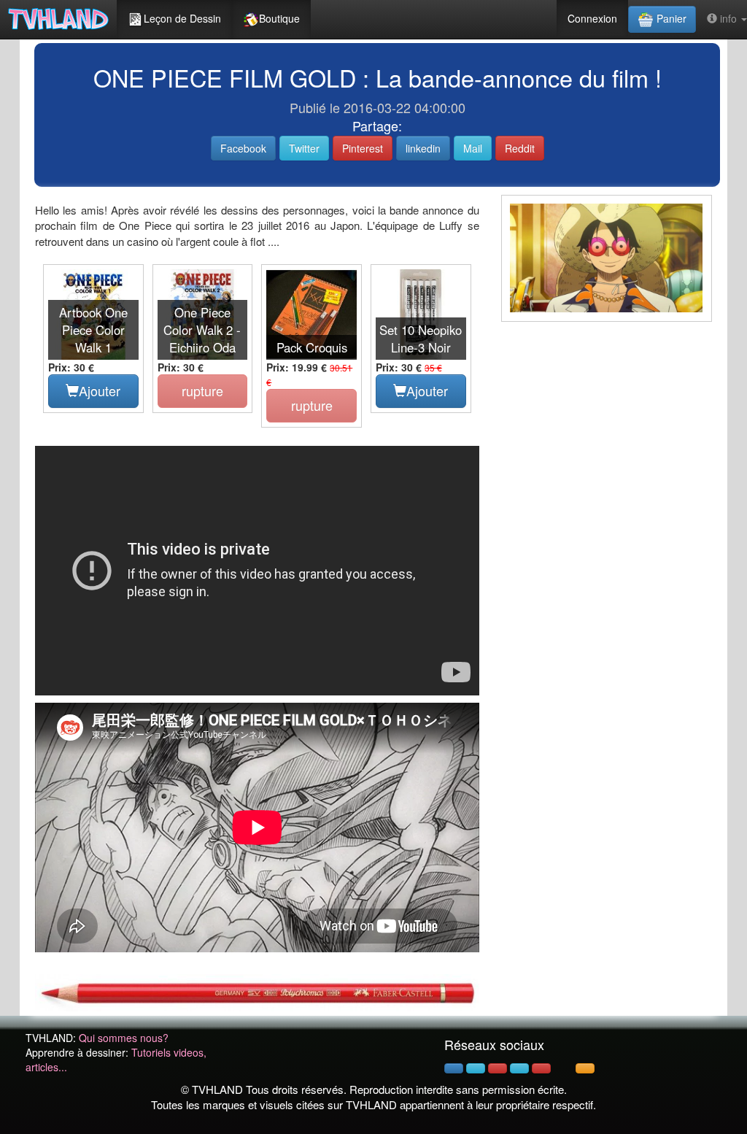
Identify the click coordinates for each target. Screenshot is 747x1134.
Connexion (592, 18)
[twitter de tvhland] (475, 1068)
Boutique (279, 18)
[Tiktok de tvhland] (563, 1068)
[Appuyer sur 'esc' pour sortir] (606, 258)
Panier (670, 18)
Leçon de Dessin (182, 18)
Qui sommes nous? (124, 1037)
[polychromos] (257, 991)
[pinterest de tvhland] (497, 1068)
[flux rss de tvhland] (585, 1068)
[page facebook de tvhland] (453, 1068)
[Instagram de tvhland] (519, 1068)
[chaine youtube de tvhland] (541, 1068)
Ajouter (99, 390)
